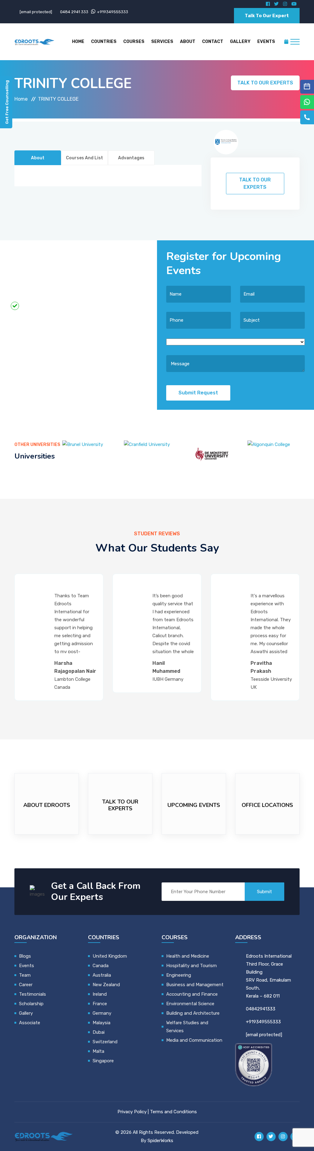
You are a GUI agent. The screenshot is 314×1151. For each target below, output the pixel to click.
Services (162, 41)
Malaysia (101, 1022)
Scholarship (31, 1003)
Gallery (240, 41)
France (100, 1003)
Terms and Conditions (173, 1111)
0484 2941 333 (74, 12)
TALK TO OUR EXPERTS (265, 83)
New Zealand (107, 984)
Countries (104, 41)
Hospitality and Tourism (191, 965)
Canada (101, 965)
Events (266, 41)
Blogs (25, 956)
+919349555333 (112, 12)
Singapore (103, 1061)
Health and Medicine (187, 956)
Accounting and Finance (192, 994)
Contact (212, 41)
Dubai (99, 1032)
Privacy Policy (132, 1111)
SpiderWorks (160, 1140)
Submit (264, 891)
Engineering (178, 975)
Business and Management (195, 984)
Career (26, 984)
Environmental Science (190, 1003)
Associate (29, 1022)
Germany (102, 1013)
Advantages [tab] (131, 158)
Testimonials (32, 994)
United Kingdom (110, 956)
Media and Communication (194, 1040)
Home (78, 41)
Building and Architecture (193, 1013)
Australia (102, 975)
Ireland (100, 994)
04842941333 (260, 1009)
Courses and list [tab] (84, 158)
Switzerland (105, 1041)
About (187, 41)
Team (25, 975)
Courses (133, 41)
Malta (98, 1051)
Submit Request (198, 393)
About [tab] (37, 158)
